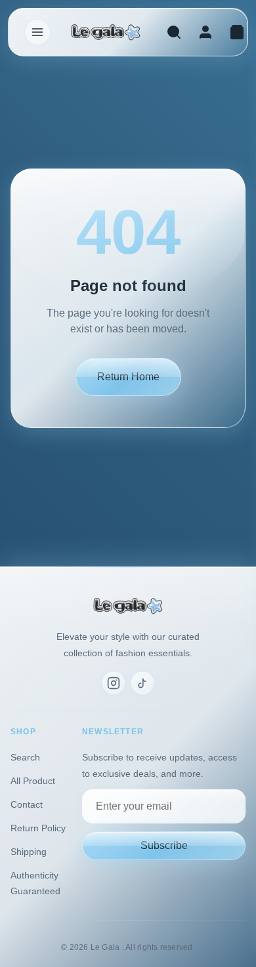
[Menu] (37, 32)
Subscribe (164, 845)
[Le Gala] (105, 32)
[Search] (174, 32)
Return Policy (38, 828)
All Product (33, 781)
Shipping (29, 851)
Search (25, 757)
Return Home (128, 376)
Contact (27, 804)
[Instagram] (113, 683)
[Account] (205, 32)
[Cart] (237, 32)
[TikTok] (142, 683)
